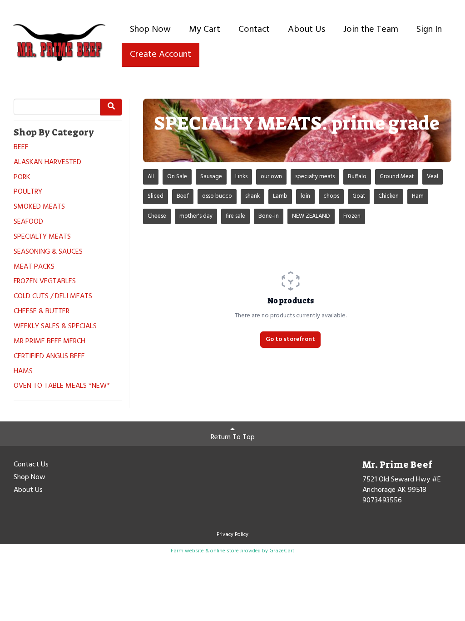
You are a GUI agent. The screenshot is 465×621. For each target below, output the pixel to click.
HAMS (23, 371)
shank (252, 196)
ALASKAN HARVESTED (47, 162)
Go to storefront (290, 339)
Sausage (211, 176)
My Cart (204, 29)
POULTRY (28, 192)
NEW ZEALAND (311, 216)
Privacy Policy (232, 534)
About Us (306, 29)
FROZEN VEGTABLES (45, 281)
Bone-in (268, 216)
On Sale (177, 176)
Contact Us (31, 465)
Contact (254, 29)
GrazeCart (281, 551)
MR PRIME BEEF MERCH (49, 341)
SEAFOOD (28, 222)
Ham (418, 196)
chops (331, 196)
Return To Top (233, 437)
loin (305, 196)
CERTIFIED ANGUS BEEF (49, 356)
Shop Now (150, 29)
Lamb (280, 196)
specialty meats (315, 176)
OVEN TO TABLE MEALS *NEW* (62, 386)
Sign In (429, 29)
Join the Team (370, 29)
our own (271, 176)
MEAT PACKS (34, 267)
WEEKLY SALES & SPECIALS (55, 326)
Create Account (160, 54)
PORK (22, 177)
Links (241, 176)
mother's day (196, 216)
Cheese (157, 216)
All (151, 176)
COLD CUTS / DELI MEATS (53, 296)
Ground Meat (397, 176)
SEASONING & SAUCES (48, 252)
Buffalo (357, 176)
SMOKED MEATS (39, 207)
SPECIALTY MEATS (42, 237)
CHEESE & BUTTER (41, 311)
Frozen (352, 216)
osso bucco (217, 196)
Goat (358, 196)
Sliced (155, 196)
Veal (432, 176)
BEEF (21, 147)
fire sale (235, 216)
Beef (183, 196)
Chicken (388, 196)
